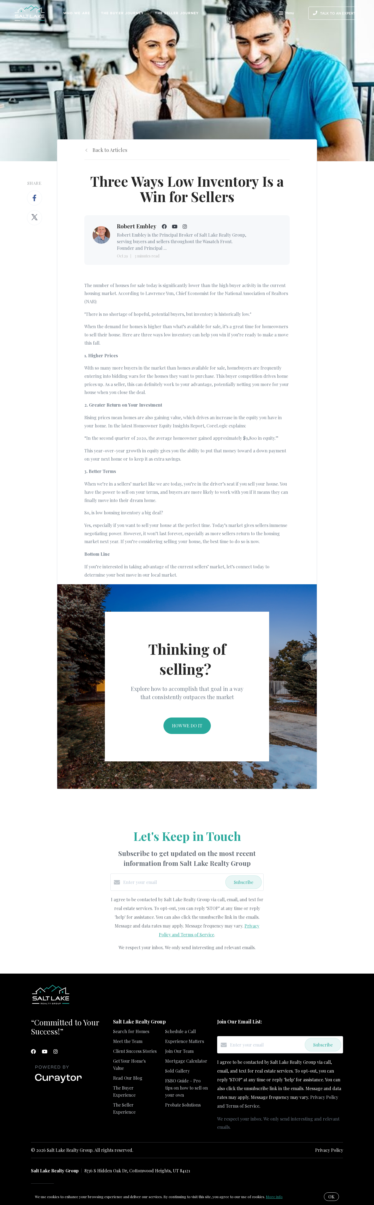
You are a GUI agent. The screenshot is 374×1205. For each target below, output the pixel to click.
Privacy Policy (329, 1150)
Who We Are (76, 13)
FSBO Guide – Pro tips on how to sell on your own (186, 1088)
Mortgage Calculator (186, 1061)
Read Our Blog (127, 1078)
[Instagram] (55, 1051)
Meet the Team (127, 1041)
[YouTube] (44, 1051)
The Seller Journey (177, 13)
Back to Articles (110, 150)
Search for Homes (131, 1031)
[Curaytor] (58, 1083)
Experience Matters (184, 1041)
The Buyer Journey (122, 13)
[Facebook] (33, 1051)
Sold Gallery (177, 1071)
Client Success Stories (135, 1051)
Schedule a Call (180, 1031)
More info (274, 1196)
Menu (289, 13)
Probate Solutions (183, 1105)
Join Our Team (179, 1051)
